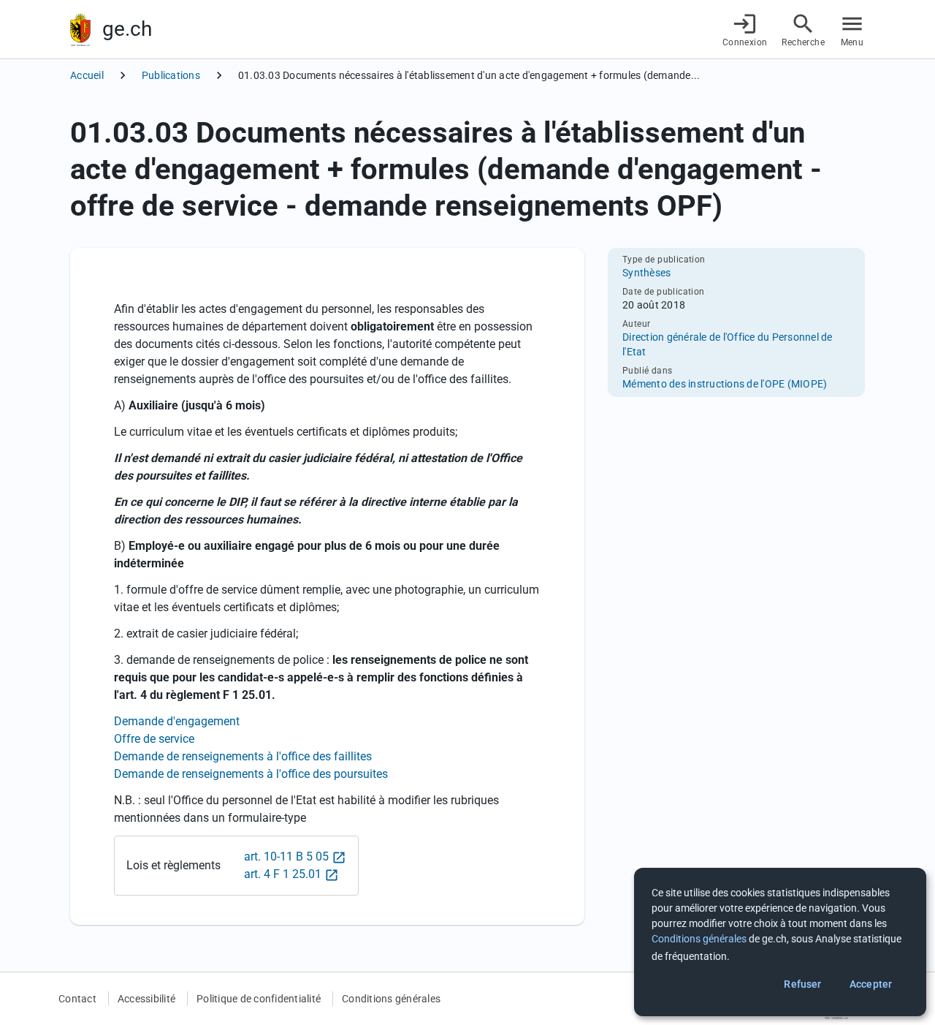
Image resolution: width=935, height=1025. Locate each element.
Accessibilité (146, 999)
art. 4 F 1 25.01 (282, 874)
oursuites (251, 774)
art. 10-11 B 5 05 (286, 856)
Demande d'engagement (177, 721)
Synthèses (646, 273)
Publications (171, 75)
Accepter (871, 984)
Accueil (87, 75)
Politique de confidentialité (258, 999)
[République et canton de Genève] (80, 29)
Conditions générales (391, 999)
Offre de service (154, 739)
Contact (77, 999)
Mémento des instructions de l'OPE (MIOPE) (724, 384)
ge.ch (127, 29)
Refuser (802, 984)
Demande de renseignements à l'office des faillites (243, 756)
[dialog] (780, 942)
